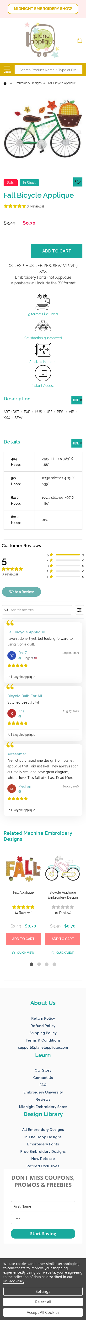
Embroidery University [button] (43, 1092)
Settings (43, 1291)
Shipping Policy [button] (43, 1033)
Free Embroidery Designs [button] (43, 1151)
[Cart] (80, 40)
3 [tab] (47, 964)
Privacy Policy (13, 1281)
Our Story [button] (43, 1070)
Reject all (43, 1302)
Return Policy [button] (43, 1018)
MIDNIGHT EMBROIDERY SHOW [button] (43, 8)
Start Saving (43, 1233)
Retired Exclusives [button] (43, 1166)
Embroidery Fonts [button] (43, 1144)
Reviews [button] (43, 1099)
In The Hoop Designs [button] (43, 1137)
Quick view (25, 952)
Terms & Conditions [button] (43, 1040)
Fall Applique (23, 892)
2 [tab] (39, 964)
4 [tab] (54, 964)
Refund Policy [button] (43, 1026)
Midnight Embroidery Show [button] (43, 1107)
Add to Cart (56, 250)
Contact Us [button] (43, 1078)
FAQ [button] (43, 1085)
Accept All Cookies (43, 1312)
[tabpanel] (23, 904)
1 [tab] (31, 964)
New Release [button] (43, 1159)
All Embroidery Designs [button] (43, 1130)
